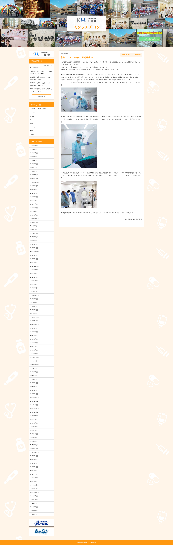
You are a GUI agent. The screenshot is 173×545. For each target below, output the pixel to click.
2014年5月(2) (34, 507)
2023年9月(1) (34, 240)
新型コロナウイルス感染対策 (38, 109)
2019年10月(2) (34, 324)
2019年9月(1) (34, 328)
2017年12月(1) (34, 397)
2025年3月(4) (34, 207)
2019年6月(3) (34, 339)
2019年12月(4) (34, 317)
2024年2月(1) (34, 229)
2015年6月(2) (34, 467)
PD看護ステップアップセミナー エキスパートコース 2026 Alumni (41, 72)
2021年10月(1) (34, 269)
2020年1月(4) (34, 313)
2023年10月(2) (34, 237)
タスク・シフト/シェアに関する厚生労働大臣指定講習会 (41, 66)
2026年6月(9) (34, 153)
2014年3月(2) (34, 514)
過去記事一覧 (41, 96)
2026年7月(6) (34, 149)
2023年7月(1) (34, 244)
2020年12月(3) (34, 288)
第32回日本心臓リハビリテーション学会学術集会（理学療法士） (41, 84)
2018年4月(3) (34, 386)
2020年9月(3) (34, 299)
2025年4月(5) (34, 204)
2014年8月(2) (34, 496)
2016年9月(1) (34, 419)
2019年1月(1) (34, 353)
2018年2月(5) (34, 394)
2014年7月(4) (34, 499)
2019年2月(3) (34, 350)
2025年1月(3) (34, 215)
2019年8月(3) (34, 331)
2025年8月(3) (34, 189)
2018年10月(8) (34, 364)
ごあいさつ (33, 112)
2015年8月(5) (34, 459)
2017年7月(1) (34, 405)
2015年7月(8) (34, 463)
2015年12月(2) (34, 445)
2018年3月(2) (34, 390)
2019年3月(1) (34, 346)
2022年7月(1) (34, 255)
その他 (32, 134)
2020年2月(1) (34, 310)
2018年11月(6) (34, 361)
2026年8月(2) (34, 145)
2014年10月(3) (34, 492)
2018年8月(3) (34, 372)
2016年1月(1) (34, 441)
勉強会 (32, 116)
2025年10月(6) (34, 182)
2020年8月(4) (34, 302)
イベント (32, 127)
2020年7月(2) (34, 306)
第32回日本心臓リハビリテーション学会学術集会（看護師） (41, 78)
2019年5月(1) (34, 342)
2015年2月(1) (34, 481)
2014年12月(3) (34, 485)
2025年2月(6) (34, 211)
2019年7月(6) (34, 335)
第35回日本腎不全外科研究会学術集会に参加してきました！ (41, 90)
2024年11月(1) (34, 222)
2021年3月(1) (34, 277)
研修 (31, 123)
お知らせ (32, 130)
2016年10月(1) (34, 415)
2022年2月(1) (34, 262)
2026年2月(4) (34, 167)
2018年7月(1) (34, 375)
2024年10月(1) (34, 226)
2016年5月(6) (34, 430)
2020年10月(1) (34, 295)
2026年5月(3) (34, 156)
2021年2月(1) (34, 280)
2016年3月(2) (34, 437)
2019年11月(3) (34, 321)
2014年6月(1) (34, 503)
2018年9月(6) (34, 368)
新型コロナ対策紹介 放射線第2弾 (77, 57)
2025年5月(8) (34, 200)
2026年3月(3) (34, 164)
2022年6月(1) (34, 259)
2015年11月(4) (34, 448)
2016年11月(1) (34, 412)
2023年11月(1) (34, 233)
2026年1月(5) (34, 171)
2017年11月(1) (34, 401)
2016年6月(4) (34, 426)
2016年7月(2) (34, 423)
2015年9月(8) (34, 456)
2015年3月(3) (34, 477)
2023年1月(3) (34, 248)
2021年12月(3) (34, 266)
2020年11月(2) (34, 291)
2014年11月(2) (34, 488)
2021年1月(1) (34, 284)
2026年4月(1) (34, 160)
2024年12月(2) (34, 218)
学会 (31, 120)
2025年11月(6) (34, 178)
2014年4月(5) (34, 510)
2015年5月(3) (34, 470)
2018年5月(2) (34, 383)
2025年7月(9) (34, 193)
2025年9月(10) (34, 186)
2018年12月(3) (34, 357)
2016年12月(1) (34, 408)
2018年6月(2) (34, 379)
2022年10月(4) (34, 251)
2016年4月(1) (34, 434)
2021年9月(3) (34, 273)
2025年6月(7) (34, 196)
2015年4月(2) (34, 474)
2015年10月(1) (34, 452)
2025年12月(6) (34, 175)
